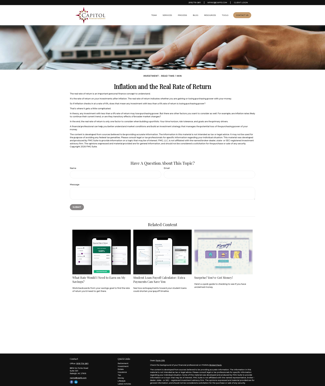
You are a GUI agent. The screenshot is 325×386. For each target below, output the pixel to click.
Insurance (122, 372)
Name (73, 168)
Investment (123, 366)
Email (167, 168)
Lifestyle (121, 381)
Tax (119, 375)
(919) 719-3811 (195, 2)
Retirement (123, 363)
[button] (154, 15)
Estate (121, 369)
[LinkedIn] (76, 382)
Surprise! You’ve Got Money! (213, 277)
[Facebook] (71, 382)
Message (74, 184)
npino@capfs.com (217, 2)
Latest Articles (124, 384)
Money (121, 378)
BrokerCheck (215, 365)
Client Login (241, 2)
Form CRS (160, 360)
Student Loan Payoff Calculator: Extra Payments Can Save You (159, 279)
